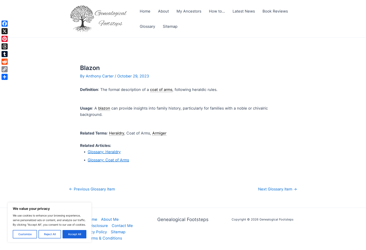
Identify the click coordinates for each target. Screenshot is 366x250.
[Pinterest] (4, 39)
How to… (217, 11)
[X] (4, 31)
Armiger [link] (159, 133)
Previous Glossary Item (92, 189)
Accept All (74, 234)
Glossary (147, 26)
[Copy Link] (4, 69)
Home (145, 11)
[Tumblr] (4, 54)
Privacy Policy (94, 232)
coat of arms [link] (161, 89)
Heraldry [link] (116, 133)
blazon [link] (104, 108)
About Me (110, 219)
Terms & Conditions (104, 238)
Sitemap (170, 26)
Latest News (244, 11)
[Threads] (4, 46)
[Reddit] (4, 61)
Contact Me (122, 225)
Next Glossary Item (277, 189)
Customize (25, 234)
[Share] (4, 77)
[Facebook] (4, 23)
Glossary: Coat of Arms (108, 160)
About (163, 11)
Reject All (50, 234)
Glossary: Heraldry (104, 152)
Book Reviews (275, 11)
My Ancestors (189, 11)
